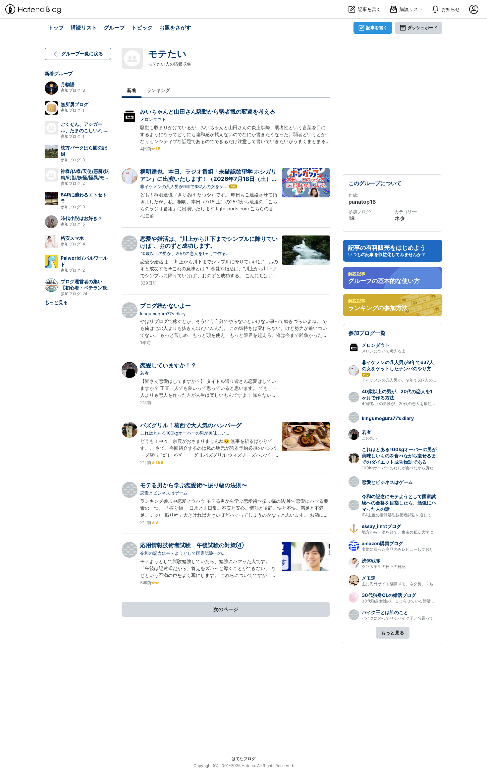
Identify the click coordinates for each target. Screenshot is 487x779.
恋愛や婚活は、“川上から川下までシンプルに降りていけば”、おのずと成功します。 (209, 242)
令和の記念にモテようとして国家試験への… (183, 553)
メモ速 (369, 578)
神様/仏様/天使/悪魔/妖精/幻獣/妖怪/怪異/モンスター (85, 177)
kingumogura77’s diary (163, 313)
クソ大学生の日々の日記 (384, 566)
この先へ (370, 438)
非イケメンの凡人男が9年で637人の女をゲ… (183, 186)
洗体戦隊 (371, 560)
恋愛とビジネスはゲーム (164, 492)
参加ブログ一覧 (367, 333)
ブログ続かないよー (165, 305)
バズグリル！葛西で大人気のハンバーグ (191, 425)
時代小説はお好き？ (81, 218)
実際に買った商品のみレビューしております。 (403, 549)
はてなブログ (243, 758)
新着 (131, 90)
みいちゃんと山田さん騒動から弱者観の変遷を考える (207, 111)
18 (352, 218)
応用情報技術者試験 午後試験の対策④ (192, 545)
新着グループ (59, 73)
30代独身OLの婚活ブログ (389, 595)
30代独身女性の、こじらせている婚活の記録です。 (408, 600)
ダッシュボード (422, 27)
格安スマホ (72, 238)
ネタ (400, 218)
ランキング (158, 90)
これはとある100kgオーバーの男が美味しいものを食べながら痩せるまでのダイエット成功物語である (399, 455)
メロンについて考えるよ (384, 350)
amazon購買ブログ (382, 543)
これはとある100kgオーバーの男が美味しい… (184, 433)
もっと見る (56, 302)
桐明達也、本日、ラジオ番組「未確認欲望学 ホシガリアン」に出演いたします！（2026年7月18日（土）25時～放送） (209, 178)
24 (84, 293)
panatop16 (362, 201)
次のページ (225, 609)
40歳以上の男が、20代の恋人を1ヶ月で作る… (185, 253)
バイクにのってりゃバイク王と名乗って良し (401, 618)
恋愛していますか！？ (168, 365)
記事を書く (377, 27)
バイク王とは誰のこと (385, 612)
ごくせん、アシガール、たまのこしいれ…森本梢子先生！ (86, 130)
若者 (144, 373)
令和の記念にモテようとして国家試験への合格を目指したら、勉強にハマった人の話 (399, 502)
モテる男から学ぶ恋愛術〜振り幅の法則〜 (193, 485)
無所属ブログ (74, 104)
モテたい (167, 53)
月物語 (68, 84)
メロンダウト (153, 119)
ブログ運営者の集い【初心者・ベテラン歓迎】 (84, 288)
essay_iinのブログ (381, 526)
